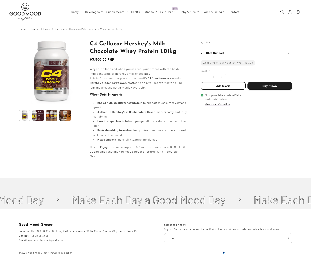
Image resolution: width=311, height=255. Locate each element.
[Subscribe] (288, 238)
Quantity (205, 71)
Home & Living (212, 11)
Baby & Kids (188, 11)
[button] (282, 12)
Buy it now (269, 85)
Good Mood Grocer (38, 252)
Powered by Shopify (61, 252)
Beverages (92, 11)
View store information (217, 104)
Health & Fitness (142, 11)
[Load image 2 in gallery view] (38, 115)
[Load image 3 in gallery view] (51, 115)
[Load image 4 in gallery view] (65, 115)
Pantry (74, 11)
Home (22, 28)
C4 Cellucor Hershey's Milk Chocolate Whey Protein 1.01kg (89, 28)
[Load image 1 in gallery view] (24, 115)
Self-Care (166, 11)
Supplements (115, 11)
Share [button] (208, 42)
